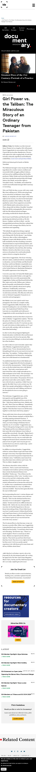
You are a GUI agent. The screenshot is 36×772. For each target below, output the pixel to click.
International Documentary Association (4, 4)
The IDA (3, 755)
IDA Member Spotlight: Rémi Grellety (14, 663)
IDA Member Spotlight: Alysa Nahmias (14, 654)
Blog (9, 755)
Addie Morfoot (10, 136)
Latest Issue (22, 29)
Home (2, 18)
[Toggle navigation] (33, 4)
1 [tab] (17, 85)
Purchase (31, 29)
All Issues (13, 29)
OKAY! (4, 769)
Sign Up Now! (18, 581)
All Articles (5, 29)
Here (18, 640)
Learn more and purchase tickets (21, 158)
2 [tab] (19, 85)
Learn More (18, 719)
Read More (6, 656)
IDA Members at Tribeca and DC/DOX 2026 (16, 694)
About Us (16, 755)
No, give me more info (6, 765)
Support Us (25, 755)
